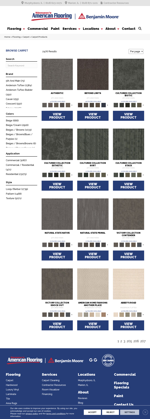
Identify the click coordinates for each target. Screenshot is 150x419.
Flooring (14, 29)
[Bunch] (85, 175)
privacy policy (32, 413)
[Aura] (128, 284)
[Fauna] (97, 105)
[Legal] (62, 105)
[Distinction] (139, 105)
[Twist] (103, 175)
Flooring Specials (121, 385)
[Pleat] (97, 175)
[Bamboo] (121, 314)
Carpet (26, 37)
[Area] (93, 74)
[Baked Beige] (91, 314)
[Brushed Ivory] (97, 314)
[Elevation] (91, 105)
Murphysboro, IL (34, 3)
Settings (130, 412)
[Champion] (121, 244)
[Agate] (93, 284)
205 (129, 341)
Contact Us (123, 404)
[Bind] (93, 144)
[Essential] (50, 244)
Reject (110, 412)
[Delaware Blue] (139, 314)
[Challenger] (128, 214)
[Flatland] (103, 105)
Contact (128, 29)
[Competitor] (127, 244)
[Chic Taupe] (133, 314)
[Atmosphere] (85, 314)
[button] (23, 28)
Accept (92, 412)
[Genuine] (56, 105)
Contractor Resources (116, 3)
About (110, 29)
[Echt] (50, 105)
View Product (57, 115)
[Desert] (85, 105)
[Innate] (62, 244)
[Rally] (133, 244)
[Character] (121, 105)
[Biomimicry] (128, 74)
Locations (91, 29)
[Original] (67, 244)
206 (136, 341)
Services (70, 29)
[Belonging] (57, 214)
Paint (55, 29)
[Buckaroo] (103, 314)
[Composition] (133, 105)
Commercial (38, 29)
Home (7, 37)
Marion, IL (73, 3)
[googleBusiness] (91, 360)
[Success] (139, 244)
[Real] (67, 105)
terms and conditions (56, 413)
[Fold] (91, 175)
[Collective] (127, 105)
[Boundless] (127, 314)
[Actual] (57, 74)
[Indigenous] (56, 244)
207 (143, 341)
